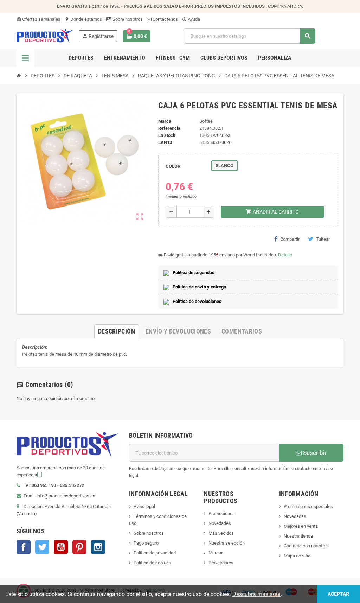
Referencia (169, 128)
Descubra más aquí (256, 594)
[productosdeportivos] (45, 35)
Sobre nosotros (127, 19)
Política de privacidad (155, 553)
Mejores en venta (301, 526)
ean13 (165, 142)
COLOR (173, 166)
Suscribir (314, 452)
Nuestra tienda (298, 536)
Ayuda (191, 19)
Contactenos (165, 19)
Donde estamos (83, 19)
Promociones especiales (308, 506)
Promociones (221, 513)
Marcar (215, 553)
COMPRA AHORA (285, 6)
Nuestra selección (226, 543)
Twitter (42, 547)
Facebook (24, 547)
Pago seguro (146, 543)
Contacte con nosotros (306, 545)
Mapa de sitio (297, 555)
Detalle (285, 255)
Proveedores (220, 562)
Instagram (98, 547)
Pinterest (79, 547)
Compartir (290, 239)
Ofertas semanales (38, 19)
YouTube (61, 547)
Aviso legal (144, 506)
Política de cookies (152, 562)
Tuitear (323, 239)
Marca (164, 121)
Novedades (219, 523)
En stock (166, 135)
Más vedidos (221, 533)
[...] (39, 474)
